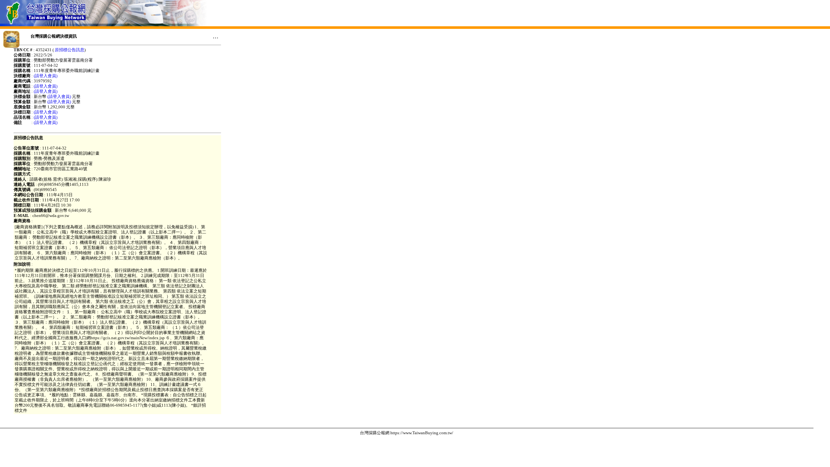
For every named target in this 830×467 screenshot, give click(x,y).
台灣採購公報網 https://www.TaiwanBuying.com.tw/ (406, 432)
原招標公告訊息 (69, 49)
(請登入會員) (45, 75)
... (216, 36)
